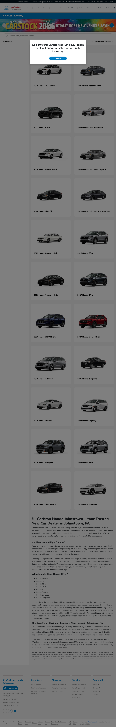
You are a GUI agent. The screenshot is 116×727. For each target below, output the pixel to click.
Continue (58, 58)
